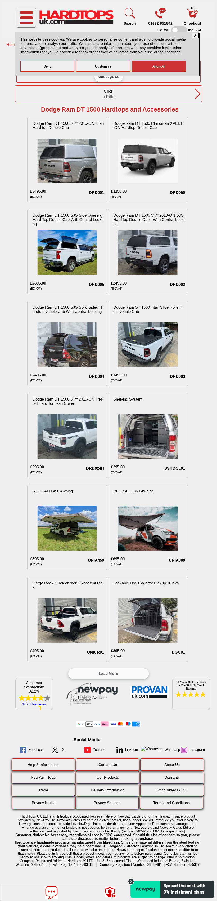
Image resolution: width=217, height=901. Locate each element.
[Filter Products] (167, 892)
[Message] (51, 892)
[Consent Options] (110, 892)
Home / (13, 44)
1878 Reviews (34, 704)
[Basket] (192, 16)
